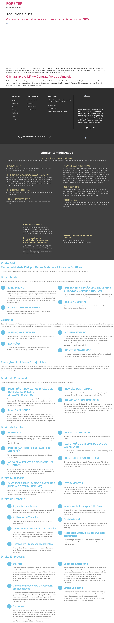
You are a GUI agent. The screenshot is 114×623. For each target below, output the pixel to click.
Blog (13, 116)
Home (14, 100)
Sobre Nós (15, 104)
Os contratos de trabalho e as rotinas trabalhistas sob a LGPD (47, 19)
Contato (14, 119)
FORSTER (14, 3)
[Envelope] (94, 128)
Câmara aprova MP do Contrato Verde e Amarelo (38, 76)
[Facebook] (87, 128)
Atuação (14, 107)
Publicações (15, 113)
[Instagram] (90, 128)
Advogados (15, 110)
